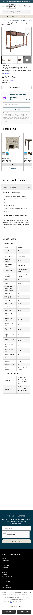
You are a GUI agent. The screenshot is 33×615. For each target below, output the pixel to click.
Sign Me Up (16, 541)
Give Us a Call (26, 2)
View (12, 165)
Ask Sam (16, 109)
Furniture (3, 20)
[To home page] (11, 6)
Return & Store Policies (9, 577)
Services (4, 570)
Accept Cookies (24, 611)
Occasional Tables (21, 20)
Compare (13, 168)
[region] (16, 602)
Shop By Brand (6, 563)
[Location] (20, 6)
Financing (5, 568)
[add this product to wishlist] (28, 34)
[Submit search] (28, 11)
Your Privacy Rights (16, 606)
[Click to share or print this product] (28, 29)
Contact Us (5, 574)
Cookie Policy (9, 602)
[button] (3, 6)
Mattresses (5, 561)
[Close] (31, 592)
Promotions (5, 565)
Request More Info (17, 87)
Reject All (8, 611)
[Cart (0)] (30, 6)
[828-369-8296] (25, 6)
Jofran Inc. (11, 80)
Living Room (11, 20)
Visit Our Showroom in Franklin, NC (12, 2)
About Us (4, 572)
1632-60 (8, 82)
